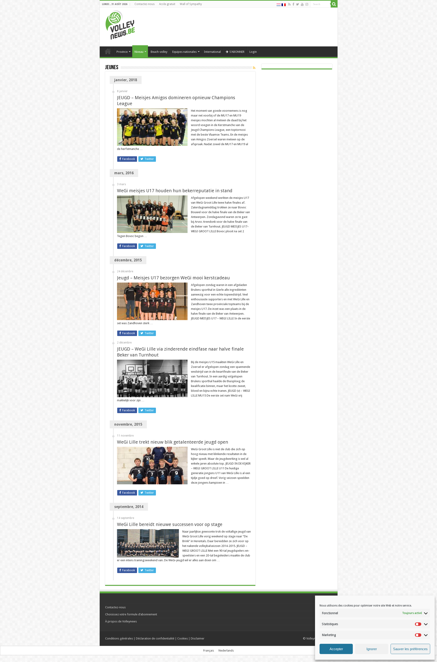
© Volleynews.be (314, 638)
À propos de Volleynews (121, 621)
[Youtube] (302, 4)
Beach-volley (159, 51)
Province (122, 51)
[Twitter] (298, 4)
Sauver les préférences (410, 649)
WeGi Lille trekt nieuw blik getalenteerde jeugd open (172, 442)
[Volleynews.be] (120, 23)
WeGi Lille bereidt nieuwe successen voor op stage (169, 524)
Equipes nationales (184, 51)
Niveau (139, 51)
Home (108, 51)
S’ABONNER (236, 51)
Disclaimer (197, 638)
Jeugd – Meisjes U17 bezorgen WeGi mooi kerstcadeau (173, 277)
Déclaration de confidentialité (155, 638)
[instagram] (307, 4)
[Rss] (289, 4)
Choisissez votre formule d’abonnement (131, 614)
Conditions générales (119, 638)
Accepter (336, 649)
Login (253, 51)
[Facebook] (293, 4)
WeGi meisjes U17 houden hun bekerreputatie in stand (174, 190)
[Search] (334, 4)
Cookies (182, 638)
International (212, 51)
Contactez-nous (145, 4)
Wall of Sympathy (191, 4)
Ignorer (371, 649)
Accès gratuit (167, 4)
